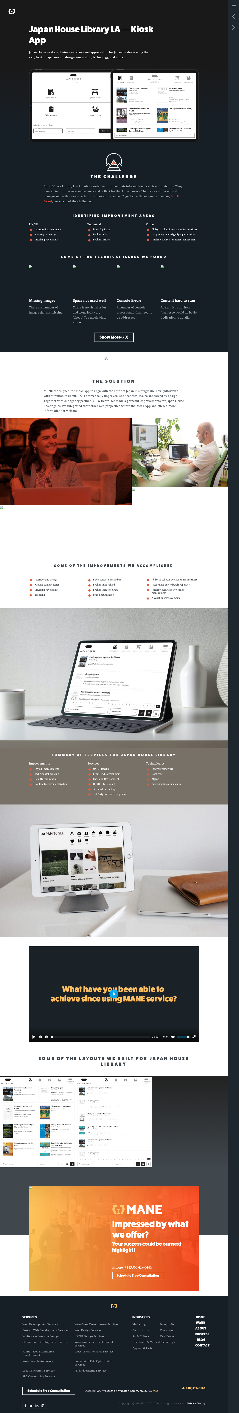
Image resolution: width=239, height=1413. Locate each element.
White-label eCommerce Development (38, 1353)
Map (155, 1390)
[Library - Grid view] (38, 1122)
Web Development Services (40, 1324)
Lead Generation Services (38, 1370)
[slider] (100, 1037)
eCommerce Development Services (45, 1342)
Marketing (139, 1324)
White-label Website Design (40, 1336)
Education (166, 1330)
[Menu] (233, 5)
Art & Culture (140, 1336)
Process (202, 1334)
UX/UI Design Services (89, 1336)
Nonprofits (167, 1324)
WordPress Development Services (96, 1324)
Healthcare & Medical (146, 1342)
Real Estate (167, 1336)
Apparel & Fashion (144, 1348)
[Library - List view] (114, 1122)
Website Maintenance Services (94, 1351)
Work (200, 1323)
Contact (202, 1345)
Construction (140, 1330)
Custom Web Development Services (45, 1330)
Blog (201, 1340)
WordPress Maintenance (38, 1361)
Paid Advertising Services (91, 1370)
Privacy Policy (196, 1403)
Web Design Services (88, 1330)
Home (200, 1317)
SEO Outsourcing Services (38, 1376)
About (200, 1328)
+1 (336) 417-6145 (138, 1267)
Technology (167, 1342)
